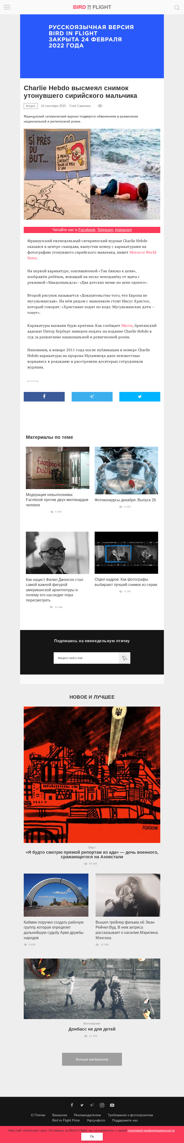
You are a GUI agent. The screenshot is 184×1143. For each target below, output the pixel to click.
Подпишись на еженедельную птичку (92, 641)
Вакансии (59, 1115)
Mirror (126, 325)
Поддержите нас (125, 1120)
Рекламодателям (87, 1115)
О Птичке (38, 1115)
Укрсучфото (96, 1120)
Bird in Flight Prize (66, 1120)
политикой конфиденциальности (151, 1130)
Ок (92, 1136)
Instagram (123, 230)
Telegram (105, 230)
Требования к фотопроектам (130, 1115)
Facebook (86, 230)
